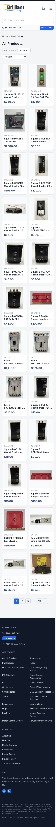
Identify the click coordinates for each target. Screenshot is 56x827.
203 (39, 601)
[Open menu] (51, 9)
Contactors (7, 687)
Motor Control (36, 682)
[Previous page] (10, 601)
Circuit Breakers (9, 658)
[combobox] (28, 20)
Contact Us (7, 749)
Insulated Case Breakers (41, 708)
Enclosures (7, 704)
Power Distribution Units (41, 720)
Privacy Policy (9, 759)
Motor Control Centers (12, 720)
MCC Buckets (8, 675)
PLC (4, 682)
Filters (26, 50)
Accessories (35, 658)
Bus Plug (6, 713)
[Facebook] (4, 791)
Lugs (4, 708)
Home (5, 36)
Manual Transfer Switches (37, 714)
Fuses (32, 663)
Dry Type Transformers (13, 667)
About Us (6, 736)
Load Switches (37, 704)
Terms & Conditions (11, 763)
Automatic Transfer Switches (39, 698)
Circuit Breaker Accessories (37, 676)
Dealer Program (9, 745)
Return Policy (8, 754)
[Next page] (45, 601)
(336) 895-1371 (13, 27)
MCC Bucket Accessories (42, 692)
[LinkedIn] (9, 791)
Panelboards (8, 663)
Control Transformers (40, 687)
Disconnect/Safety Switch (38, 669)
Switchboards (8, 692)
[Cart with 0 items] (43, 9)
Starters (6, 696)
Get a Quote (46, 27)
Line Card (6, 740)
